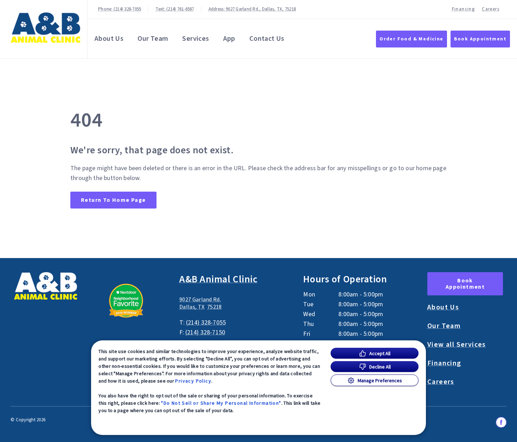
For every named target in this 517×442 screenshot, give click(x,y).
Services (195, 39)
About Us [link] (109, 39)
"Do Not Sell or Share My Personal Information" (221, 403)
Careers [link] (490, 9)
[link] (45, 27)
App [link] (229, 39)
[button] (134, 300)
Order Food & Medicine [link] (411, 39)
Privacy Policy (193, 381)
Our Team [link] (153, 39)
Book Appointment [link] (480, 39)
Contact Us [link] (267, 39)
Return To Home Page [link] (113, 200)
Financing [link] (463, 9)
